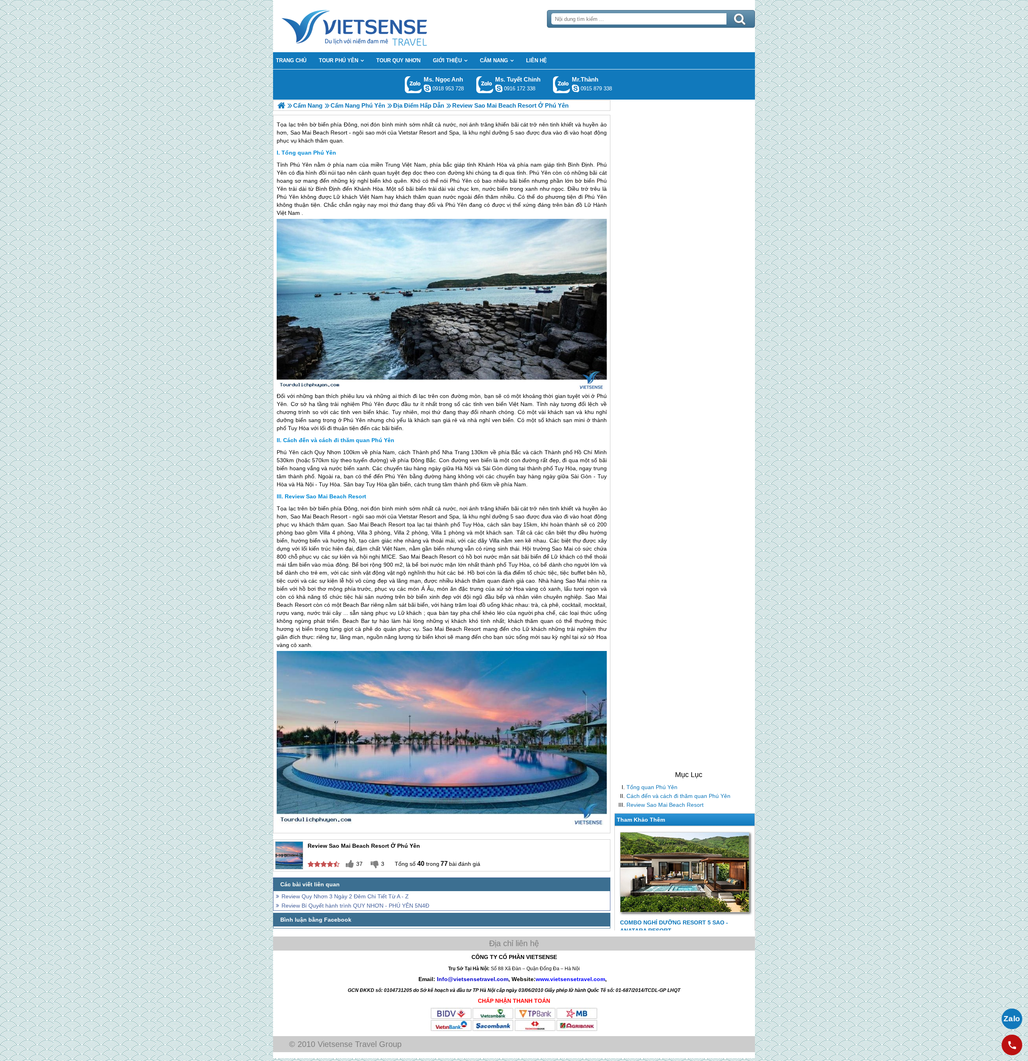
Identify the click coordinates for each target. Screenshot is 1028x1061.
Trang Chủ (374, 26)
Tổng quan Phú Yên (651, 787)
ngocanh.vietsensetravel (427, 88)
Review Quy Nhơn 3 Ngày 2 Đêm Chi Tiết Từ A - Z (345, 896)
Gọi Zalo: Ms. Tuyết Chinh (485, 84)
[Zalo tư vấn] (1012, 1019)
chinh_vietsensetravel (499, 88)
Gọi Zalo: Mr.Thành (562, 84)
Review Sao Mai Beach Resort (665, 805)
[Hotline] (1012, 1045)
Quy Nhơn (327, 452)
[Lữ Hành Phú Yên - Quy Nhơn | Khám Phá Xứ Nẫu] (281, 105)
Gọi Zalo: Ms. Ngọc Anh (413, 84)
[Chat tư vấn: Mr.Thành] (575, 88)
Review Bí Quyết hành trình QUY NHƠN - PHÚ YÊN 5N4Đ (355, 905)
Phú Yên (301, 164)
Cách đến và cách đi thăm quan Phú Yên (678, 796)
